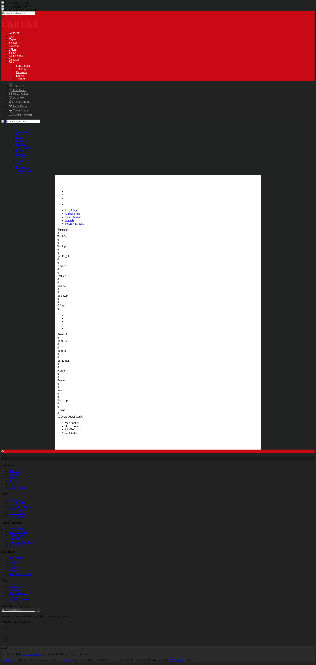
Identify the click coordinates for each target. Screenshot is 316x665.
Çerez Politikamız (31, 654)
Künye (13, 561)
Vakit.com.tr (8, 660)
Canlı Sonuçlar (17, 500)
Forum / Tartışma (74, 223)
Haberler (14, 471)
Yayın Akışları (20, 110)
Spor (11, 36)
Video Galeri (20, 94)
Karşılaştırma (72, 213)
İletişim (13, 564)
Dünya (20, 75)
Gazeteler (18, 86)
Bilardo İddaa (17, 538)
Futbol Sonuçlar (18, 509)
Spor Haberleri (17, 503)
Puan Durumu (17, 513)
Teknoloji (21, 69)
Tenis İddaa (15, 545)
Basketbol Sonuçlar (20, 506)
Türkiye (20, 78)
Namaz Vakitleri (22, 114)
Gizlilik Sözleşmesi (20, 574)
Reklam (13, 567)
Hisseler (13, 477)
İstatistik (69, 220)
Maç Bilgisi (71, 210)
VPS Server (177, 660)
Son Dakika (23, 65)
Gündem (14, 32)
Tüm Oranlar (16, 516)
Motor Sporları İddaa (21, 542)
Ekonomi (14, 46)
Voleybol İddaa (17, 535)
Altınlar (13, 484)
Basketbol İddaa (18, 532)
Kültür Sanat (16, 55)
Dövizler (14, 481)
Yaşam (12, 39)
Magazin (14, 59)
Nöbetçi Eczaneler (19, 599)
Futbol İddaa (16, 529)
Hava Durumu (21, 101)
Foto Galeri (19, 90)
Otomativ (21, 72)
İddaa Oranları (73, 217)
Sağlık (12, 52)
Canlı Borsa (19, 106)
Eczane (13, 596)
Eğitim (12, 49)
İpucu (19, 150)
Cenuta (67, 660)
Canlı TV (18, 98)
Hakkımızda (16, 557)
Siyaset (13, 42)
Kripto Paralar (17, 487)
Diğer (12, 62)
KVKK (13, 571)
